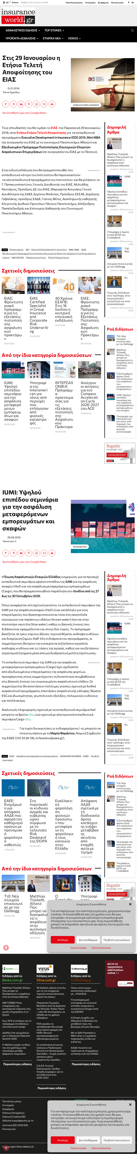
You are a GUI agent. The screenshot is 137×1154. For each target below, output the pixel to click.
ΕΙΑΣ (84, 249)
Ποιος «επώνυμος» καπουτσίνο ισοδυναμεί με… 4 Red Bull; (83, 990)
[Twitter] (13, 104)
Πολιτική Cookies (78, 1148)
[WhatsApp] (36, 104)
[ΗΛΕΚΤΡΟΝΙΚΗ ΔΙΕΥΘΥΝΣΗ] (44, 104)
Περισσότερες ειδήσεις (17, 1064)
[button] (130, 1104)
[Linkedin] (133, 2)
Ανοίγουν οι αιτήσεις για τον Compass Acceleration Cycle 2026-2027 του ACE (90, 395)
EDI (27, 249)
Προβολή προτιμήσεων (117, 1140)
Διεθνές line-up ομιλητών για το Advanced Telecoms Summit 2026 (16, 1035)
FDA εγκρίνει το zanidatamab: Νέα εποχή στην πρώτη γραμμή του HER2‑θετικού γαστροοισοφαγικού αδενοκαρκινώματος (50, 1031)
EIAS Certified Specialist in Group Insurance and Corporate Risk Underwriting (39, 314)
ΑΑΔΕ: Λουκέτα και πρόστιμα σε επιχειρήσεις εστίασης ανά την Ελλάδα (84, 1050)
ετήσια (6, 257)
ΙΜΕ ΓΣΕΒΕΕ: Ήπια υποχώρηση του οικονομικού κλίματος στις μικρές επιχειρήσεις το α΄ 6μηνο (16, 1008)
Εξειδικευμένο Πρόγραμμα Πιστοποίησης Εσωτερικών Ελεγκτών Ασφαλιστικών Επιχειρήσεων (49, 253)
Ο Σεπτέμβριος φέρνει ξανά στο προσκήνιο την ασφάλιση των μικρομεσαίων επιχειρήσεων (124, 381)
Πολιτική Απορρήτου (101, 1148)
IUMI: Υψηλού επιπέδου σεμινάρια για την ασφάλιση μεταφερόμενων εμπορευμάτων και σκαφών (12, 401)
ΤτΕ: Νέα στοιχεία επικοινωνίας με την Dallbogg (124, 340)
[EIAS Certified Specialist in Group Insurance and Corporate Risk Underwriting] (38, 285)
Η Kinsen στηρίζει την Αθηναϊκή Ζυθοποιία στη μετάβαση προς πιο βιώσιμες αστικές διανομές (85, 1022)
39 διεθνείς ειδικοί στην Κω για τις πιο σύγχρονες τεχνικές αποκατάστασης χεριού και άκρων (51, 992)
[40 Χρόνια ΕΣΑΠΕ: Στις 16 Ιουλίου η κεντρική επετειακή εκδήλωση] (64, 285)
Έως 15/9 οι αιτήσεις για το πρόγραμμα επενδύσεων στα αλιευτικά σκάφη (16, 1023)
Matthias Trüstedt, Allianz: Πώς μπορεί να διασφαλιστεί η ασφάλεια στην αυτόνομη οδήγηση (120, 160)
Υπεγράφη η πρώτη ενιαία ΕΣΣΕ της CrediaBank (118, 234)
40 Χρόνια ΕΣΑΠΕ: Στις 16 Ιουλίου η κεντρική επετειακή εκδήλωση (64, 309)
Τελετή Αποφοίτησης (58, 257)
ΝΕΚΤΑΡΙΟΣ (18, 257)
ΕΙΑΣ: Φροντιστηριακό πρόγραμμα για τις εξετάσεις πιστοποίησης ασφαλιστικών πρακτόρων (13, 318)
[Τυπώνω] (51, 104)
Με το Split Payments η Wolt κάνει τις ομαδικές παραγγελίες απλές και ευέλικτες (83, 1037)
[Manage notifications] (6, 1148)
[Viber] (28, 104)
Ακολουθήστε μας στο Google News (24, 112)
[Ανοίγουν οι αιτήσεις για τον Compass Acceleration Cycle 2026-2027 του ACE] (89, 369)
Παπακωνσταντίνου (36, 257)
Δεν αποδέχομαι (88, 1140)
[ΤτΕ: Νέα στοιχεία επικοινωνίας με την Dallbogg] (111, 338)
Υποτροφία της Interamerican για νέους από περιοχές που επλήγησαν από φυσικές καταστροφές (39, 402)
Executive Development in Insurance (49, 249)
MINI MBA (74, 249)
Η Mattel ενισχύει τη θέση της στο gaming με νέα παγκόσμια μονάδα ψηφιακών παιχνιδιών (16, 1049)
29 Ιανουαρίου (16, 249)
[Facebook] (129, 2)
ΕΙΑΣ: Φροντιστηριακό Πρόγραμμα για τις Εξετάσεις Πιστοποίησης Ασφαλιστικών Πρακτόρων (90, 318)
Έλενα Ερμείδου (11, 92)
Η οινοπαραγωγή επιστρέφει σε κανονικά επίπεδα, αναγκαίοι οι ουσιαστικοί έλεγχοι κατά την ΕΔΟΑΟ (84, 1005)
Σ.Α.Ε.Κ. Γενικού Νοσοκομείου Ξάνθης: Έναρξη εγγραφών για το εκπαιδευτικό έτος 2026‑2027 (50, 1071)
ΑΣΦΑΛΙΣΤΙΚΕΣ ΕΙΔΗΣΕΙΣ (86, 105)
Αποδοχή (62, 1140)
